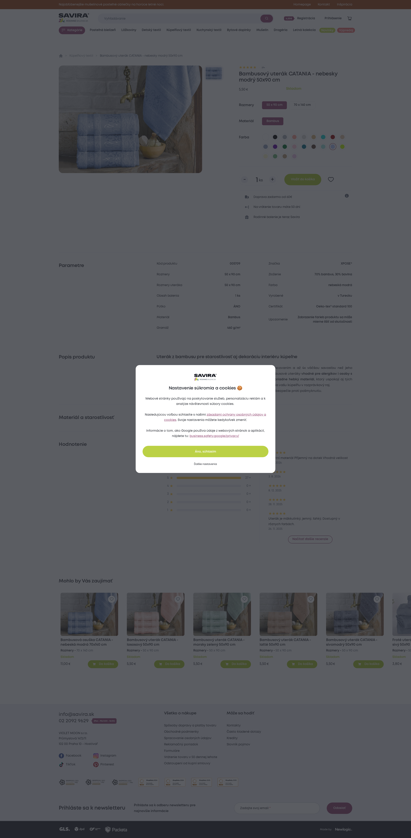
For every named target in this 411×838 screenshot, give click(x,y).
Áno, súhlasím (205, 451)
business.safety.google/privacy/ (214, 436)
